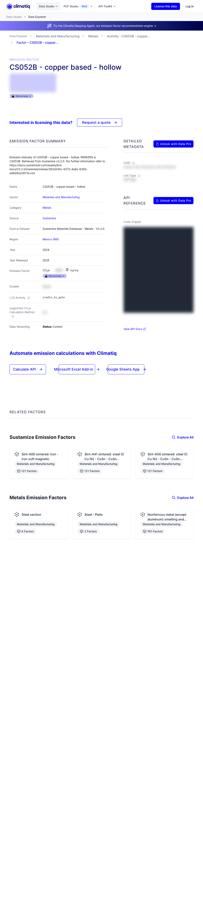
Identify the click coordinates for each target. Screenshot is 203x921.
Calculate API (27, 369)
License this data (165, 6)
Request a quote (99, 122)
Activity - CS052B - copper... (128, 36)
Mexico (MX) (51, 239)
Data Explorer (18, 36)
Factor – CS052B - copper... (37, 42)
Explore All (185, 437)
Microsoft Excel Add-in (77, 369)
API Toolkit (105, 6)
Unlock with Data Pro (175, 144)
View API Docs (133, 329)
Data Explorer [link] (37, 16)
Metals (93, 36)
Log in (189, 6)
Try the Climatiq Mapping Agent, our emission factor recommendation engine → (104, 25)
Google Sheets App (126, 369)
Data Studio (46, 6)
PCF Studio (75, 6)
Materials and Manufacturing (57, 36)
